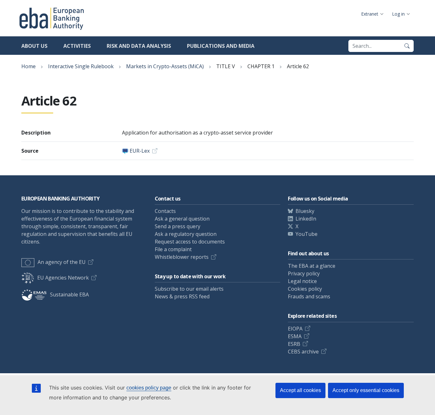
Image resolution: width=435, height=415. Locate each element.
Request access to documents (190, 241)
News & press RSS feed (182, 296)
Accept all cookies (300, 390)
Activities (77, 45)
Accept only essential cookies (365, 390)
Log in (398, 14)
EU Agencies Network (63, 277)
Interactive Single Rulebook (81, 66)
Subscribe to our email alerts (189, 288)
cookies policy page (148, 387)
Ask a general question (182, 218)
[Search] (407, 46)
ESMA (295, 336)
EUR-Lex (140, 150)
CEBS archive (303, 351)
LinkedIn (306, 218)
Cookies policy (305, 288)
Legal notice (302, 281)
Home (28, 66)
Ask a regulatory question (186, 233)
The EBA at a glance (311, 265)
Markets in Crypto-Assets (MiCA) (165, 66)
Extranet (369, 14)
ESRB (294, 343)
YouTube (306, 233)
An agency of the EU (62, 262)
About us (34, 45)
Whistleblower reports (182, 256)
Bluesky (305, 211)
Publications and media (220, 45)
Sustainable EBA (69, 294)
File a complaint (173, 249)
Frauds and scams (309, 296)
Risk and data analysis (139, 45)
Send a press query (177, 226)
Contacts (165, 211)
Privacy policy (304, 273)
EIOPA (295, 328)
